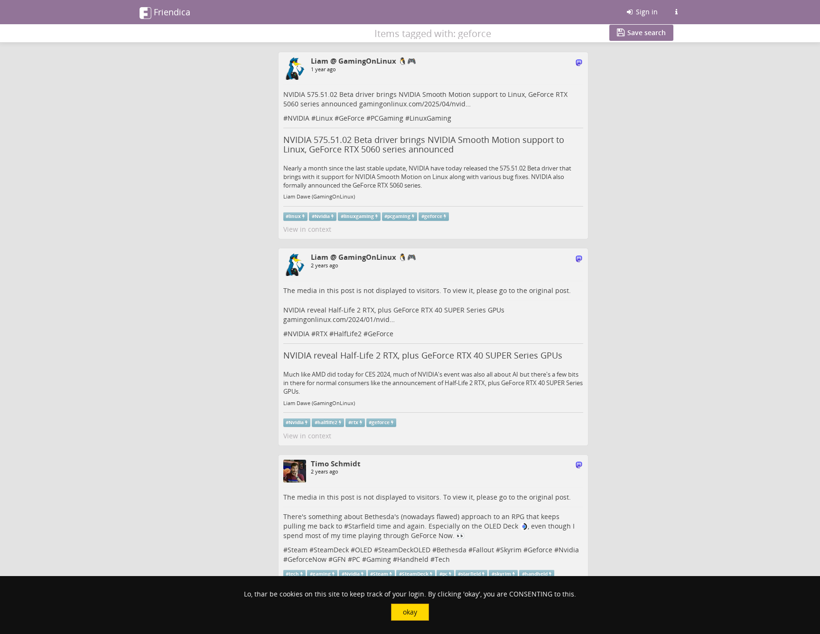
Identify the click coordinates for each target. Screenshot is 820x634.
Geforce (540, 549)
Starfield (361, 525)
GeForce (351, 118)
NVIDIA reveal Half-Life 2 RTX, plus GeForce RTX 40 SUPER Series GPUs (422, 355)
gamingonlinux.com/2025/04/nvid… (415, 103)
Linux (324, 118)
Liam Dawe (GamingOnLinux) (319, 196)
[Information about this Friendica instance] (676, 12)
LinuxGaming (430, 118)
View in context (307, 229)
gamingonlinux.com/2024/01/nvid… (339, 319)
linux (295, 216)
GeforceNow (307, 559)
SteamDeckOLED (404, 549)
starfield (471, 574)
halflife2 (327, 422)
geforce (433, 216)
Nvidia (322, 216)
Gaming (378, 559)
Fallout (483, 549)
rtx (354, 422)
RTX (321, 333)
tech (294, 574)
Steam (298, 549)
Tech (442, 559)
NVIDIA (298, 118)
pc (444, 574)
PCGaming (387, 118)
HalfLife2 (348, 333)
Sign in (646, 11)
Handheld (413, 559)
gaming (322, 574)
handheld (536, 574)
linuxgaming (359, 216)
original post (549, 290)
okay (410, 611)
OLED (363, 549)
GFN (339, 559)
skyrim (502, 574)
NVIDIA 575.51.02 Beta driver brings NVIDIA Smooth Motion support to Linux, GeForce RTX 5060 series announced (423, 144)
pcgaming (398, 216)
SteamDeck (331, 549)
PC (356, 559)
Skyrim (511, 549)
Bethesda (451, 549)
